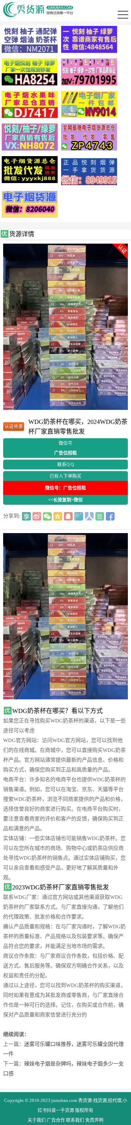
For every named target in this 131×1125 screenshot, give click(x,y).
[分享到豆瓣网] (99, 516)
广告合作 (56, 1120)
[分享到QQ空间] (57, 516)
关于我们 (37, 1120)
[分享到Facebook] (110, 516)
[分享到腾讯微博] (78, 516)
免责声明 (94, 1120)
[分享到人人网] (89, 516)
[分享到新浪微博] (36, 516)
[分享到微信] (47, 516)
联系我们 (75, 1120)
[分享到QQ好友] (68, 516)
